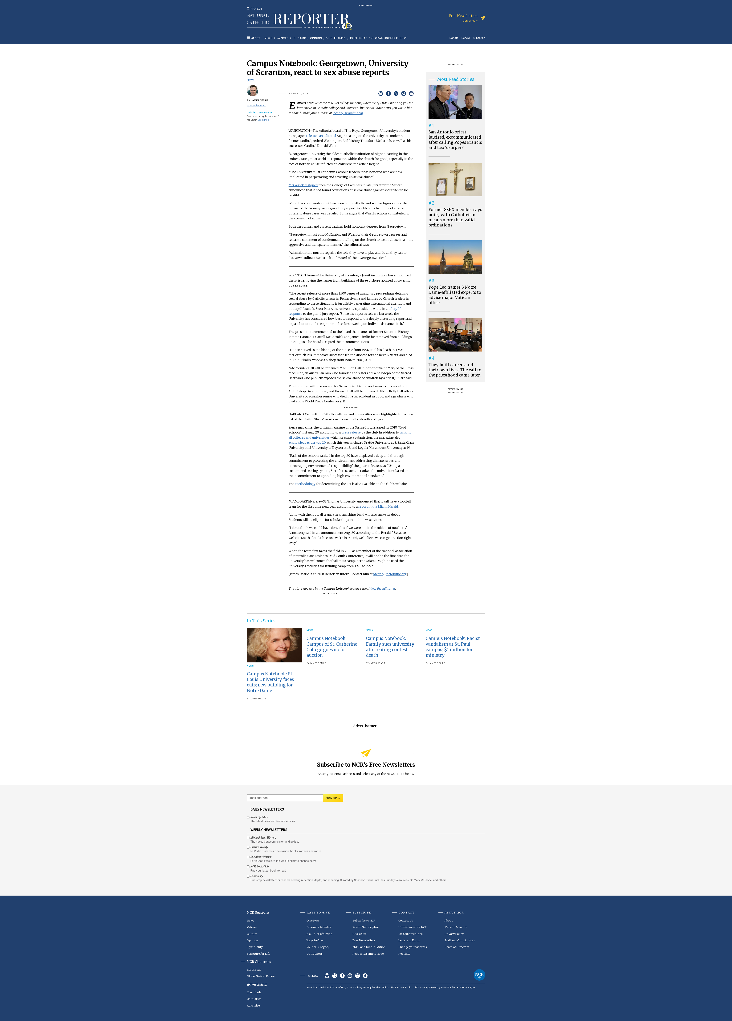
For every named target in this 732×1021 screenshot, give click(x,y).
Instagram (357, 975)
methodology (305, 484)
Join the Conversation (259, 112)
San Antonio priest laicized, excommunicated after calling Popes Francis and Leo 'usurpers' (455, 140)
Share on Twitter (396, 93)
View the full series (382, 588)
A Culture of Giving (319, 934)
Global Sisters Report (389, 38)
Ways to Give (315, 940)
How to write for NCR (412, 927)
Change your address (412, 947)
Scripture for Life (258, 953)
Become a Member (319, 927)
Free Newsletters (363, 940)
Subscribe (479, 37)
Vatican (283, 38)
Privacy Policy (454, 934)
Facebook (342, 975)
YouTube (350, 975)
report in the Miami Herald (378, 506)
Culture (299, 38)
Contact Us (405, 920)
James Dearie (258, 699)
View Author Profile (256, 105)
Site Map (367, 987)
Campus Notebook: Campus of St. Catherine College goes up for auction (332, 647)
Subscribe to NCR (363, 920)
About (449, 920)
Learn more (263, 119)
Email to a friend (403, 93)
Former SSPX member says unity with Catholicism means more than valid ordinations (455, 217)
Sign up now (470, 20)
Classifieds (254, 992)
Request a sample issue (368, 953)
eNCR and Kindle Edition (369, 947)
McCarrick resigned (303, 185)
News (268, 38)
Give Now (313, 920)
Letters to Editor (409, 940)
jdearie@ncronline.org (348, 113)
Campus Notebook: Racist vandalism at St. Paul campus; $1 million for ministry (453, 647)
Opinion (316, 38)
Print (411, 93)
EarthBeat (358, 38)
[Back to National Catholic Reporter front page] (299, 22)
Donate (453, 37)
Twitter (334, 975)
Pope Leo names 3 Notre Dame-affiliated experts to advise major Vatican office (455, 295)
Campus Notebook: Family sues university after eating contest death (390, 647)
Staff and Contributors (460, 940)
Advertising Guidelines (318, 987)
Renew (466, 37)
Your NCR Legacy (318, 947)
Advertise (253, 1005)
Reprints (404, 953)
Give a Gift (359, 934)
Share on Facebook (388, 93)
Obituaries (254, 999)
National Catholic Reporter (479, 975)
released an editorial (321, 136)
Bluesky (327, 975)
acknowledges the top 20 (307, 442)
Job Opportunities (410, 934)
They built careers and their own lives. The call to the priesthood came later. (455, 370)
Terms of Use (338, 987)
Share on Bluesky (380, 93)
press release (351, 432)
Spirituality (336, 38)
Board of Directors (457, 947)
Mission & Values (456, 927)
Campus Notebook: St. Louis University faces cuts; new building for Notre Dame (270, 682)
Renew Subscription (366, 927)
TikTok (365, 975)
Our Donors (315, 953)
